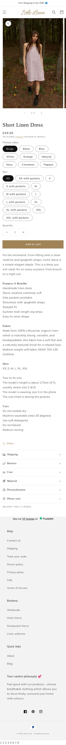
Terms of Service (17, 588)
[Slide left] (25, 113)
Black (26, 148)
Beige (10, 148)
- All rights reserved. (41, 734)
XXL (38, 209)
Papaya (48, 164)
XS (8, 178)
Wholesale (13, 610)
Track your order (17, 556)
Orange (28, 156)
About (10, 655)
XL (36, 202)
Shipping (19, 137)
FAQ (9, 580)
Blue (42, 148)
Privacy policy (15, 572)
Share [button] (10, 443)
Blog (9, 663)
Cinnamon (28, 164)
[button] (4, 12)
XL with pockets (16, 209)
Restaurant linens (18, 625)
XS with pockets (29, 178)
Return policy (15, 564)
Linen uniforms (16, 633)
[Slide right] (41, 113)
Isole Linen (27, 734)
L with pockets (15, 202)
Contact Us (14, 540)
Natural (46, 156)
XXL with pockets (17, 217)
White (10, 156)
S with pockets (16, 186)
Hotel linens (14, 617)
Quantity (8, 225)
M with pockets (16, 194)
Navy (9, 164)
